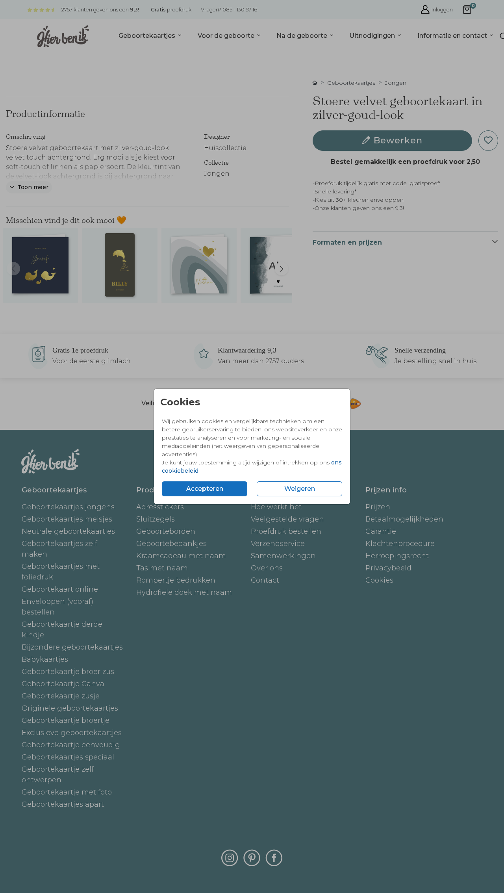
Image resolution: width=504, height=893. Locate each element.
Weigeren (299, 488)
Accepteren (204, 488)
